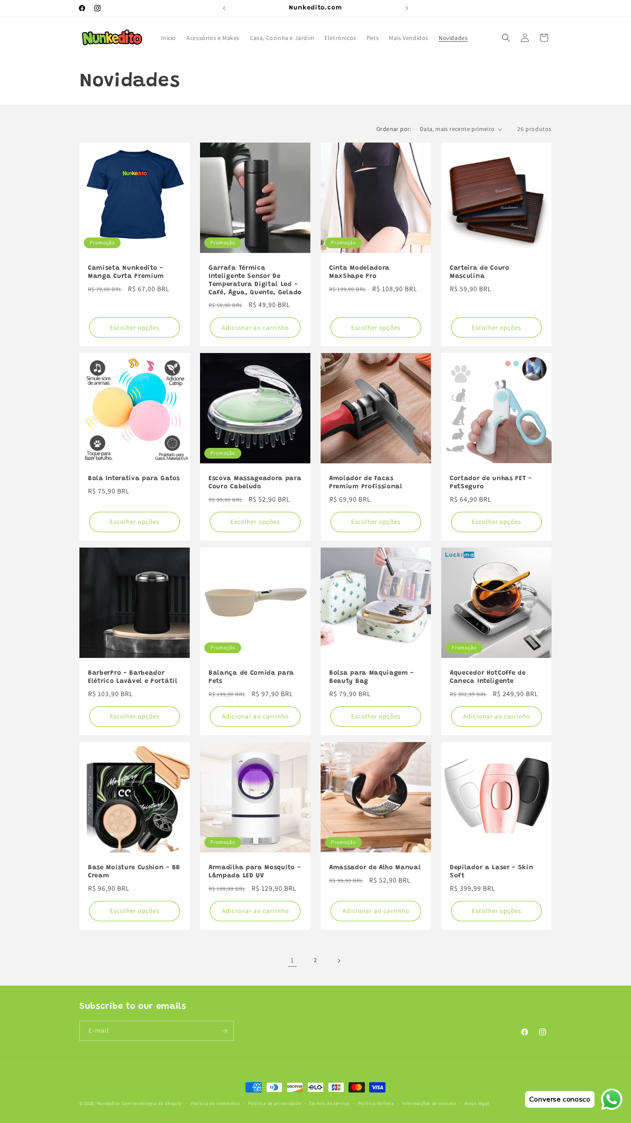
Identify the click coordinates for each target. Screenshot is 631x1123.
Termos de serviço (329, 1103)
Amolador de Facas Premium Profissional (366, 482)
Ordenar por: (393, 129)
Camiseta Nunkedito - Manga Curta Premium (126, 272)
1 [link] (292, 960)
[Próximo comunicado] (406, 8)
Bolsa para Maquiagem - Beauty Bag (371, 677)
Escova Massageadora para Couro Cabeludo (255, 482)
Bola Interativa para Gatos (134, 478)
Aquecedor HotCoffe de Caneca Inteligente (488, 677)
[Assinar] (224, 1031)
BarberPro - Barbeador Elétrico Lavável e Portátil (133, 677)
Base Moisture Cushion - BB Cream (134, 871)
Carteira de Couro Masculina (480, 272)
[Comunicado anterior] (224, 8)
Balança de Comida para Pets (251, 677)
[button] (506, 37)
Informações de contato (429, 1103)
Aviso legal (476, 1103)
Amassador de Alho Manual (375, 867)
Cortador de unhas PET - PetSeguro (491, 482)
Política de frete (376, 1103)
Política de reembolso (215, 1103)
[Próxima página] (338, 960)
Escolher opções (134, 327)
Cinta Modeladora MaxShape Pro (359, 272)
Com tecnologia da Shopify (151, 1103)
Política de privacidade (274, 1103)
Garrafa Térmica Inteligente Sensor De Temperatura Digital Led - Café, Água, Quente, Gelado (255, 280)
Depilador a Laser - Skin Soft (492, 871)
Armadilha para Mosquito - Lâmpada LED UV (254, 871)
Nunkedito (108, 1103)
